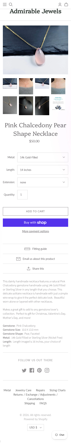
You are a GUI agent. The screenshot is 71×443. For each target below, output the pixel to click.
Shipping (29, 403)
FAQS (43, 403)
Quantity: (9, 194)
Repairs (40, 390)
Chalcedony (9, 285)
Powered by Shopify (35, 419)
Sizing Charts (58, 390)
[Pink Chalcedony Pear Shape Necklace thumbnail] (10, 83)
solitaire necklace (22, 294)
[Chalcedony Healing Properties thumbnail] (58, 103)
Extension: (9, 182)
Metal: (11, 157)
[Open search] (11, 4)
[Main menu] (5, 4)
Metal (7, 390)
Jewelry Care (23, 390)
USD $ (33, 427)
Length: (10, 169)
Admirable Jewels (36, 10)
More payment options (35, 231)
